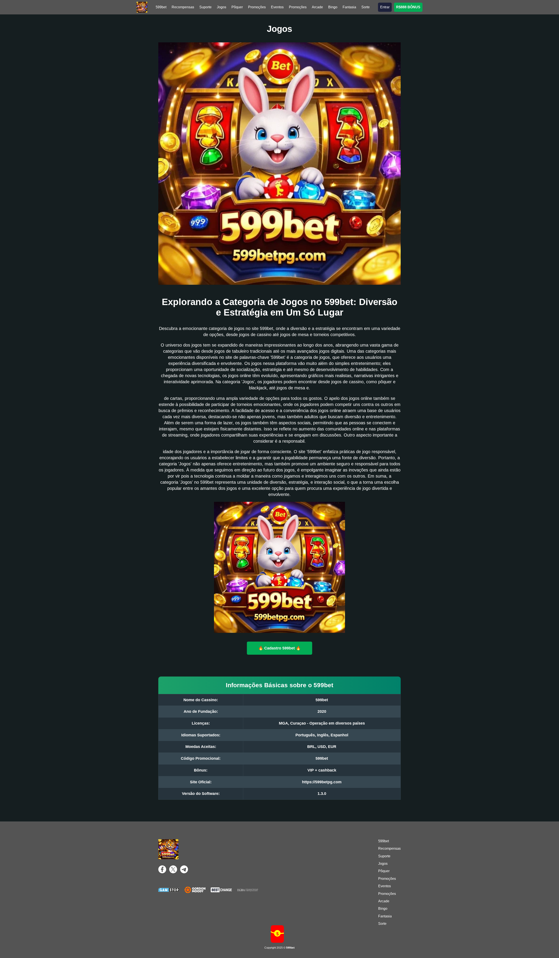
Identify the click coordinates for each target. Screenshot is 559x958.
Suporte (205, 7)
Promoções (257, 7)
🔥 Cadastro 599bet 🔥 (279, 648)
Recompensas (183, 7)
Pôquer (237, 7)
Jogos (221, 7)
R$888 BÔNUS (408, 7)
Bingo (332, 7)
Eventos (277, 7)
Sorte (365, 7)
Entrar (385, 7)
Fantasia (349, 7)
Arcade (317, 7)
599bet (161, 7)
